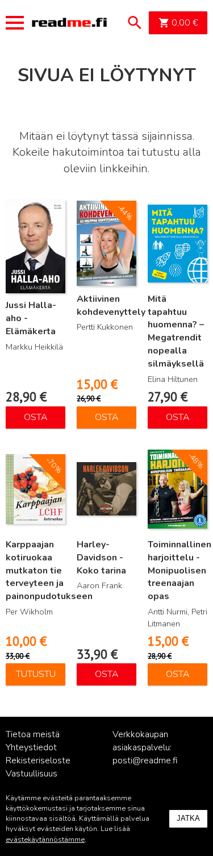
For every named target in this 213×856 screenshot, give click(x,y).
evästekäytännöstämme (45, 839)
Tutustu (36, 674)
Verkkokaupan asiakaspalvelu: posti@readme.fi (145, 747)
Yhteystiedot (31, 747)
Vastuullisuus (31, 773)
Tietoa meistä (33, 734)
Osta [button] (36, 417)
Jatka (188, 818)
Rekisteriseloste (38, 760)
